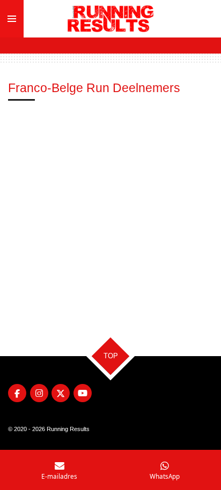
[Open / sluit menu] (12, 18)
